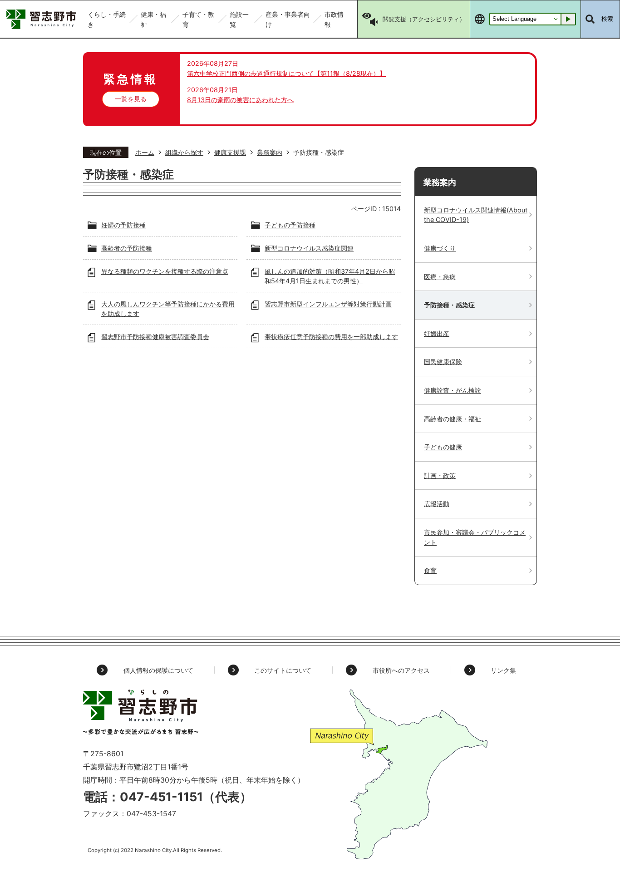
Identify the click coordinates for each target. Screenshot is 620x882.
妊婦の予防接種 (123, 225)
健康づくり (440, 248)
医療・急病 (440, 277)
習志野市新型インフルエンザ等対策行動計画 (328, 304)
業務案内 (269, 152)
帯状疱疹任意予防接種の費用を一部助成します (331, 336)
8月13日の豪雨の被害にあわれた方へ (240, 99)
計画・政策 (440, 475)
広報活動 (436, 504)
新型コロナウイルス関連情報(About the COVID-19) (475, 215)
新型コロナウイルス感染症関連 (309, 248)
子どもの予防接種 (290, 225)
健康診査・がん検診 (452, 390)
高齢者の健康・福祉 (452, 419)
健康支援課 (230, 152)
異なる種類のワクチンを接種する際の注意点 (164, 271)
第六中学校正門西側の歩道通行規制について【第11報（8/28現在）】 (286, 73)
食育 (430, 570)
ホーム (144, 152)
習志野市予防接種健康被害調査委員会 (155, 336)
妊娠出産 (436, 333)
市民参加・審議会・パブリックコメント (475, 537)
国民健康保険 (443, 361)
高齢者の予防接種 (126, 248)
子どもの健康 (443, 447)
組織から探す (184, 152)
